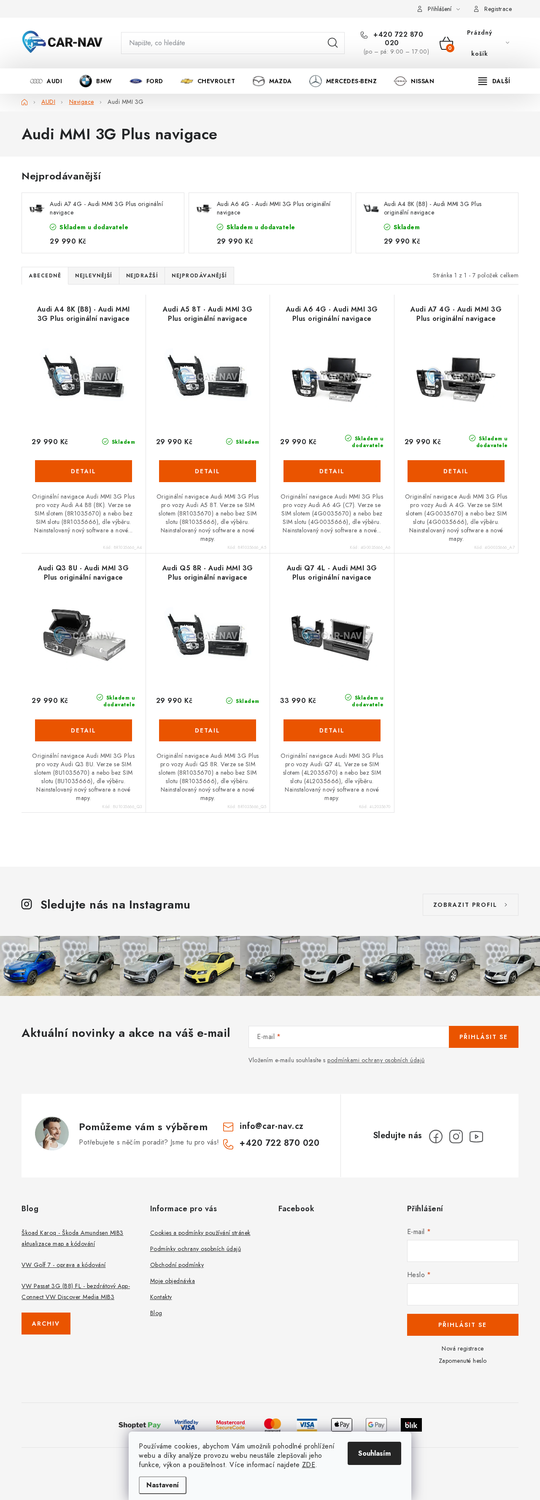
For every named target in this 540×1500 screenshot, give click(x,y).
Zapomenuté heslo (463, 1360)
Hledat (333, 43)
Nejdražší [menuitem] (142, 275)
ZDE (309, 1465)
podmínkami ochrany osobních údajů (376, 1060)
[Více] (494, 81)
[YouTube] (476, 1136)
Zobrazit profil (465, 905)
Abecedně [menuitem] (45, 275)
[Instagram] (456, 1136)
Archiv (46, 1323)
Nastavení (162, 1485)
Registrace (498, 9)
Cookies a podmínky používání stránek (200, 1233)
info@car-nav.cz (272, 1126)
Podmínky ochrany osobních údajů (195, 1249)
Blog (156, 1313)
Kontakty (161, 1297)
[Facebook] (436, 1136)
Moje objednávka (172, 1281)
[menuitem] (46, 81)
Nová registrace (463, 1348)
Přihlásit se (483, 1037)
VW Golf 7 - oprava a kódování (64, 1265)
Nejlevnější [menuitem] (93, 275)
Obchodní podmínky (177, 1265)
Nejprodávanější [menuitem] (199, 275)
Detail (83, 471)
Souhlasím (374, 1453)
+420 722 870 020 (397, 38)
